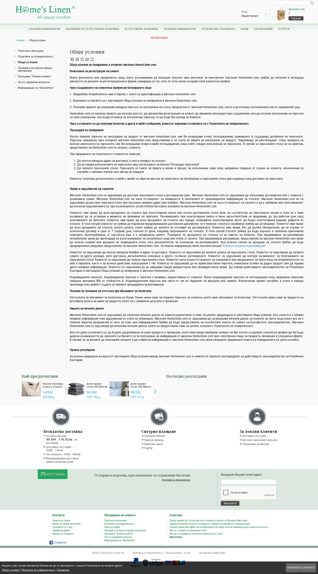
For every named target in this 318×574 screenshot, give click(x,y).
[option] (43, 390)
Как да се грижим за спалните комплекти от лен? (196, 533)
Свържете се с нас (62, 527)
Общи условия (11, 569)
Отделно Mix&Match (180, 29)
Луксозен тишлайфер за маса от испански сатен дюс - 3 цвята (53, 387)
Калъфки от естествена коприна (92, 29)
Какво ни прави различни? (66, 523)
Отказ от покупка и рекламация (244, 246)
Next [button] (155, 391)
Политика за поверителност (38, 569)
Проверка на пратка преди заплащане (35, 69)
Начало (21, 40)
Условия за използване (176, 479)
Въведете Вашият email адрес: (241, 474)
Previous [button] (18, 391)
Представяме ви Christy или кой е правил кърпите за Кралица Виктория (208, 520)
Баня (244, 29)
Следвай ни (59, 542)
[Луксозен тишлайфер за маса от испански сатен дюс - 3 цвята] (31, 388)
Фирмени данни (61, 530)
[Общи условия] (45, 12)
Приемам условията (301, 567)
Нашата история (61, 520)
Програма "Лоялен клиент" (35, 76)
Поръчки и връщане (31, 50)
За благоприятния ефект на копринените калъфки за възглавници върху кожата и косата (218, 527)
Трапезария (263, 29)
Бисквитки (63, 569)
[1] (311, 3)
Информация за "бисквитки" (36, 87)
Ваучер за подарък (62, 533)
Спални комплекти (44, 29)
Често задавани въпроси (34, 82)
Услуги (284, 29)
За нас (187, 552)
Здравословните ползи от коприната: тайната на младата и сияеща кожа (209, 523)
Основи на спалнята (218, 29)
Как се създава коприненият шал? (188, 530)
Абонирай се (230, 503)
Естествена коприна (141, 29)
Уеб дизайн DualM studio (212, 552)
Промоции (159, 37)
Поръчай (296, 18)
